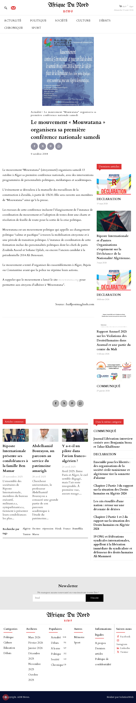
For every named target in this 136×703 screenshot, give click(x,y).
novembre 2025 (34, 666)
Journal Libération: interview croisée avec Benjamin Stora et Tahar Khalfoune (113, 443)
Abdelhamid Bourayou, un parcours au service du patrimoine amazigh (43, 458)
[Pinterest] (50, 146)
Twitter (124, 652)
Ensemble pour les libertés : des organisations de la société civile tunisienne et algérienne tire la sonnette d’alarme (112, 470)
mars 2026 (34, 637)
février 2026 (35, 642)
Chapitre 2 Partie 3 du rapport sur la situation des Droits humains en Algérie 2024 (113, 490)
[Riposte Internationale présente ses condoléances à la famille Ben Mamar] (16, 435)
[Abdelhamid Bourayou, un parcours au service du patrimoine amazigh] (45, 435)
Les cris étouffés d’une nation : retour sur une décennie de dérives (109, 505)
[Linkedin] (118, 648)
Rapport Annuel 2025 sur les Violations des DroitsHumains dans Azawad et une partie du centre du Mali (114, 340)
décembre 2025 (34, 656)
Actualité (36, 112)
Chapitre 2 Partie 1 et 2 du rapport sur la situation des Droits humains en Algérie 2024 (112, 523)
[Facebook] (34, 146)
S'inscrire (94, 597)
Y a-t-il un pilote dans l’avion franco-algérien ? (74, 453)
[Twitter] (42, 146)
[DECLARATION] (114, 184)
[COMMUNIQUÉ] (114, 371)
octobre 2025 (33, 677)
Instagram (122, 644)
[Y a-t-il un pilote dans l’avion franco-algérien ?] (75, 435)
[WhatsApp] (58, 146)
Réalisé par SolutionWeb (120, 697)
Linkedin (125, 648)
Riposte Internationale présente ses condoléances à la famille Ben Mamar (15, 458)
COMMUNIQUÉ (108, 386)
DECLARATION (109, 199)
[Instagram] (118, 640)
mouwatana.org (68, 280)
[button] (5, 8)
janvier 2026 (35, 648)
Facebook (125, 636)
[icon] (13, 9)
